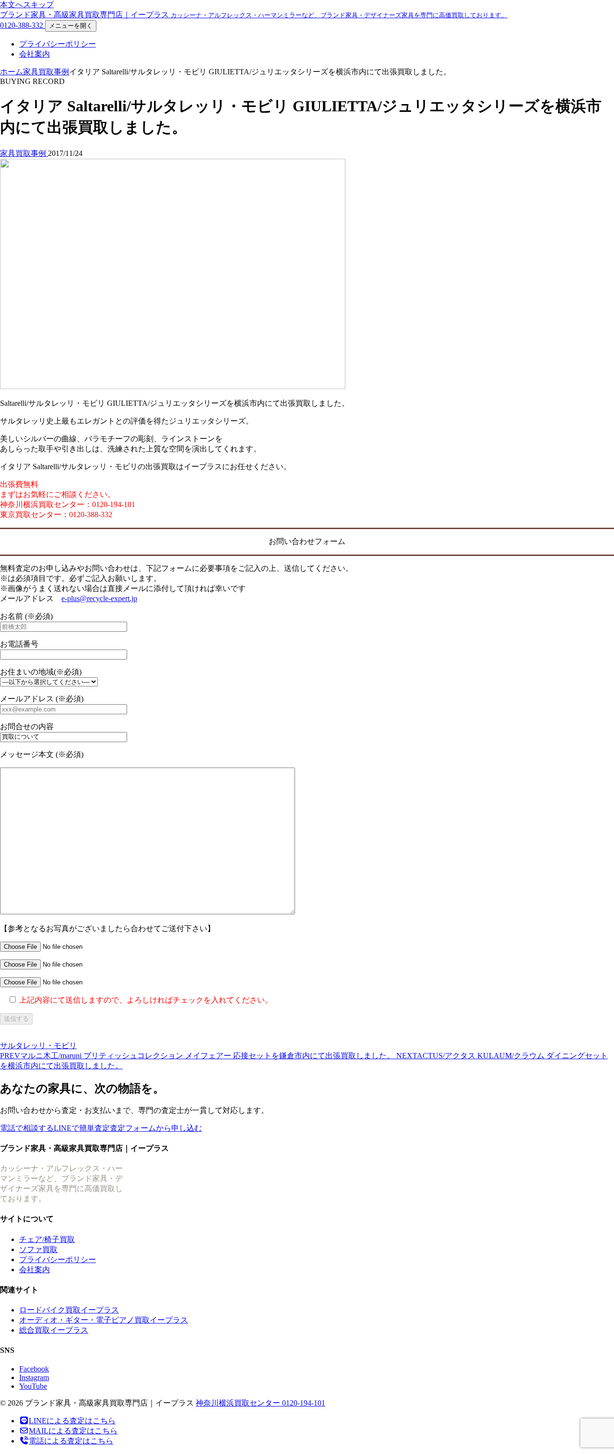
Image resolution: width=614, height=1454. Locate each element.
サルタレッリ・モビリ (38, 1045)
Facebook (34, 1369)
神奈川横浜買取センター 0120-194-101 (260, 1403)
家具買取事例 (46, 72)
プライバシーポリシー (57, 44)
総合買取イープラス (53, 1330)
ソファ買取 (38, 1249)
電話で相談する (27, 1128)
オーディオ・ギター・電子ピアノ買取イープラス (103, 1320)
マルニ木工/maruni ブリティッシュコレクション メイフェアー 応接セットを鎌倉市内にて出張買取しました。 (198, 1056)
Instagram (34, 1377)
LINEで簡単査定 (82, 1128)
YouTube (33, 1386)
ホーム (11, 72)
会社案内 (34, 54)
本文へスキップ (27, 4)
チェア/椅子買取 (47, 1239)
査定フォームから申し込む (156, 1128)
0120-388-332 (22, 25)
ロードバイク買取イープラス (69, 1310)
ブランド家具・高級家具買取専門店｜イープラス (254, 15)
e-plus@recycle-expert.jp (99, 598)
